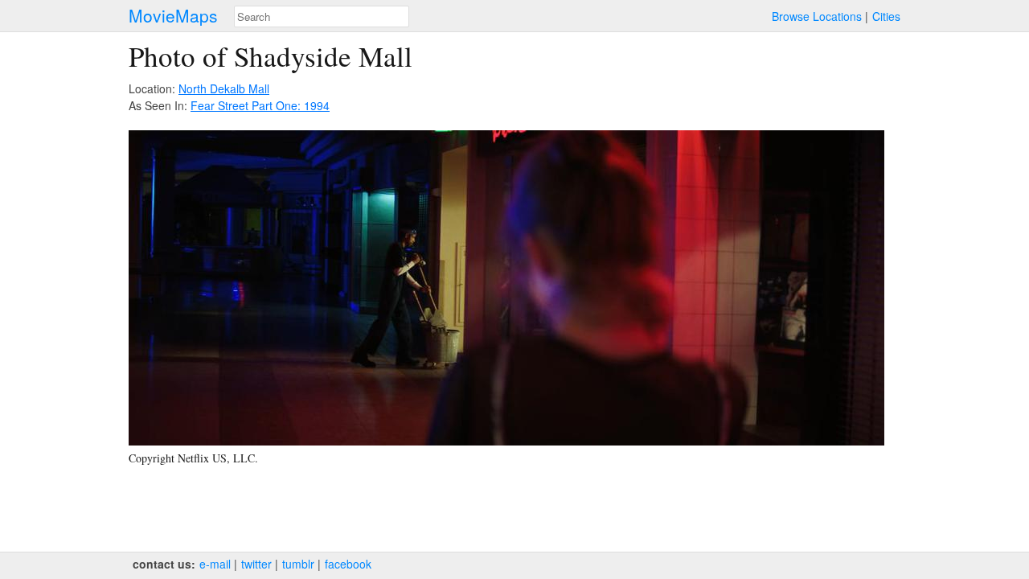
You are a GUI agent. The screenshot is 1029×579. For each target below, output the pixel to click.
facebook (348, 564)
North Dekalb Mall (223, 88)
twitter (256, 564)
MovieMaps (173, 15)
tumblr (298, 564)
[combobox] (321, 16)
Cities (886, 16)
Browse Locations (817, 16)
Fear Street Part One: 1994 (260, 105)
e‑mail (215, 564)
